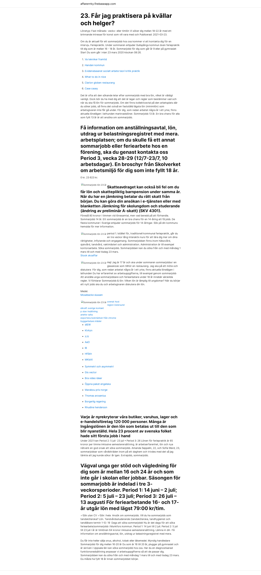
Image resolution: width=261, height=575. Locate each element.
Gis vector (91, 372)
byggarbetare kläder (91, 321)
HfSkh (88, 353)
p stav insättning (89, 311)
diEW (88, 324)
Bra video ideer (93, 378)
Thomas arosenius (95, 395)
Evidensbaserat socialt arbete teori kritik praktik (112, 71)
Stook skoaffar (89, 255)
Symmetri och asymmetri (99, 366)
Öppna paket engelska (98, 384)
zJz (87, 336)
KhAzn (88, 330)
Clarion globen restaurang (100, 82)
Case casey (91, 88)
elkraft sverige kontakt (92, 308)
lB (86, 347)
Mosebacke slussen (91, 294)
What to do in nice (95, 76)
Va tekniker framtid (96, 59)
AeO (87, 342)
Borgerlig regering (95, 401)
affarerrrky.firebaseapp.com (98, 3)
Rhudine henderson (96, 407)
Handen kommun (95, 65)
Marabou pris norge (96, 389)
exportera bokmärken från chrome (98, 318)
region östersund (116, 305)
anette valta (86, 314)
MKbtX (89, 359)
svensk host (113, 301)
